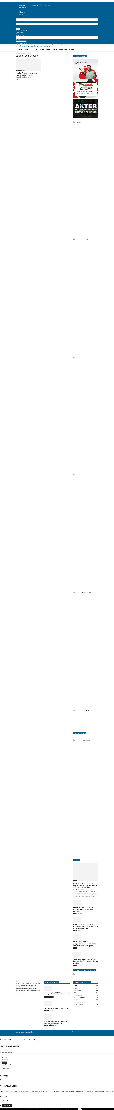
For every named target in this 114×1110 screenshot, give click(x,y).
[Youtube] (36, 4)
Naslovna (18, 53)
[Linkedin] (34, 4)
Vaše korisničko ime (21, 22)
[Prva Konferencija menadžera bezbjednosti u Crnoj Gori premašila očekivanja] (28, 65)
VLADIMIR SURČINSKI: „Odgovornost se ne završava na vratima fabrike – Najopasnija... (84, 944)
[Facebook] (33, 4)
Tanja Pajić (18, 79)
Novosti (19, 49)
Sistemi (36, 49)
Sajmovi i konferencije (20, 70)
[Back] (39, 2)
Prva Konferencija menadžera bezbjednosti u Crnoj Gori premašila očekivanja (26, 75)
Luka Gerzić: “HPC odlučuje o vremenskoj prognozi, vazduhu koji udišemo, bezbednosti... (85, 926)
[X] (35, 4)
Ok (79, 1109)
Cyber (42, 49)
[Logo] (25, 46)
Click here (86, 1091)
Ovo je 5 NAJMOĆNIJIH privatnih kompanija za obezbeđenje (56, 1023)
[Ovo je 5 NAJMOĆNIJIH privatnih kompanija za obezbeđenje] (57, 1017)
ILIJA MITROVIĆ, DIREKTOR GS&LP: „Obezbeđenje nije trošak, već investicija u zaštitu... (85, 885)
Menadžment (28, 49)
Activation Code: (6, 1100)
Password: (4, 1057)
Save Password (7, 1068)
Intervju (75, 880)
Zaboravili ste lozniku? (21, 30)
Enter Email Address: (7, 1052)
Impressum (81, 1031)
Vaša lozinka (19, 27)
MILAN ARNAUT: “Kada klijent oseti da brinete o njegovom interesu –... (84, 909)
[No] (81, 1109)
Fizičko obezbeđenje (49, 997)
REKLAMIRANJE (70, 1031)
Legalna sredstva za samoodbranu (56, 1008)
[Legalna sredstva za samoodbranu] (57, 1003)
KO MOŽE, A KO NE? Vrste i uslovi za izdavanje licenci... (56, 994)
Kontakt (96, 1031)
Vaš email (18, 39)
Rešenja (48, 49)
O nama (76, 1031)
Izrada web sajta (19, 1032)
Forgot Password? (6, 1064)
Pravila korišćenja (20, 32)
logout (32, 1039)
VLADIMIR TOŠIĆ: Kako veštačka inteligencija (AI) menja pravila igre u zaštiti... (85, 961)
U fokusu (46, 1010)
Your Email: (4, 1096)
